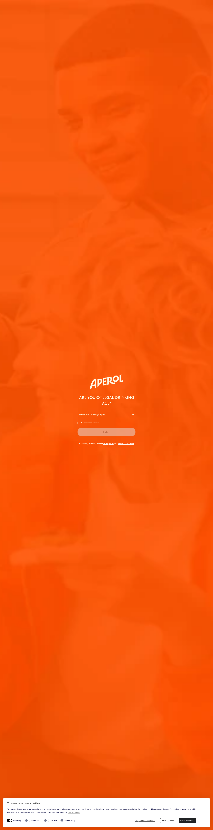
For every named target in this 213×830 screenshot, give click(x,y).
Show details (74, 812)
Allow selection (168, 820)
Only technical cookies (145, 820)
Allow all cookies (187, 820)
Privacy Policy (108, 443)
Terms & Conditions (126, 443)
